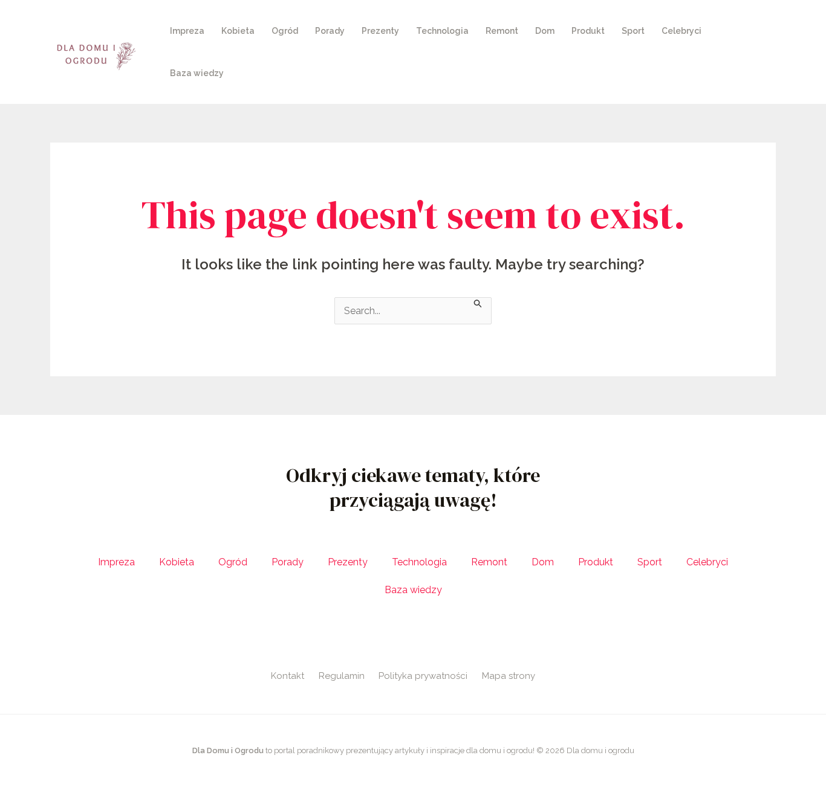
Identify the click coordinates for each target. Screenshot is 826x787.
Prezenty (380, 31)
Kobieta (238, 31)
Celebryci (681, 31)
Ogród (285, 31)
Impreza (187, 31)
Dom (544, 31)
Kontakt (287, 675)
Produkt (588, 31)
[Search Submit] (478, 302)
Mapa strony (508, 675)
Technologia (442, 31)
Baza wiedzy (197, 73)
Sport (633, 31)
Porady (330, 31)
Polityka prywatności (423, 675)
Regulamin (342, 675)
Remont (502, 31)
